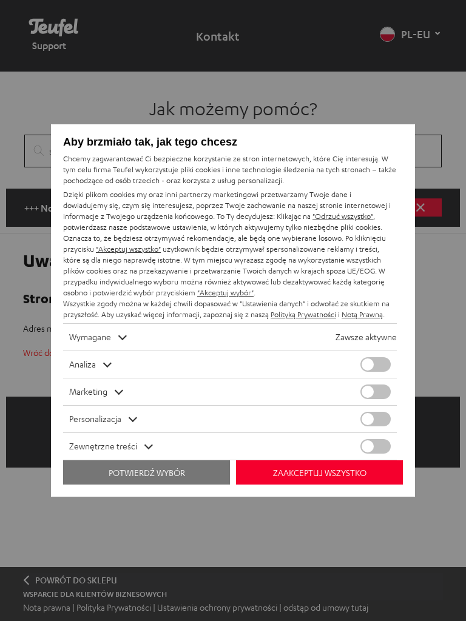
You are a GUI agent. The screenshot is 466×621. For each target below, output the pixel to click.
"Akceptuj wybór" (225, 292)
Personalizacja (95, 419)
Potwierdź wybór (147, 473)
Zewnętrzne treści (103, 446)
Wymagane (90, 337)
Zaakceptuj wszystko (319, 473)
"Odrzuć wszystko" (342, 216)
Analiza (82, 364)
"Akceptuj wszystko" (128, 248)
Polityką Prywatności (303, 314)
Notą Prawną (362, 314)
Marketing (88, 391)
